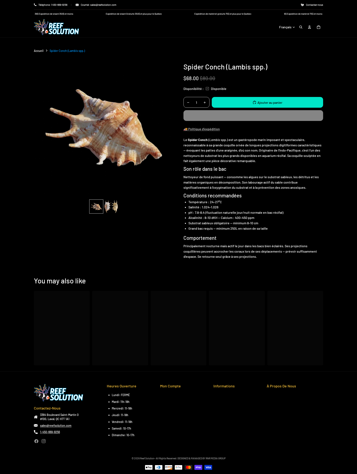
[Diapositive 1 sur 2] (96, 206)
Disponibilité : (193, 89)
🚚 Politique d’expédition (201, 129)
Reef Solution (147, 458)
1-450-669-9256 (50, 432)
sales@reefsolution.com (55, 425)
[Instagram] (43, 441)
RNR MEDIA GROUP (216, 458)
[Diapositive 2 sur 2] (111, 206)
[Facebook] (36, 441)
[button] (253, 115)
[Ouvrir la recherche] (300, 27)
